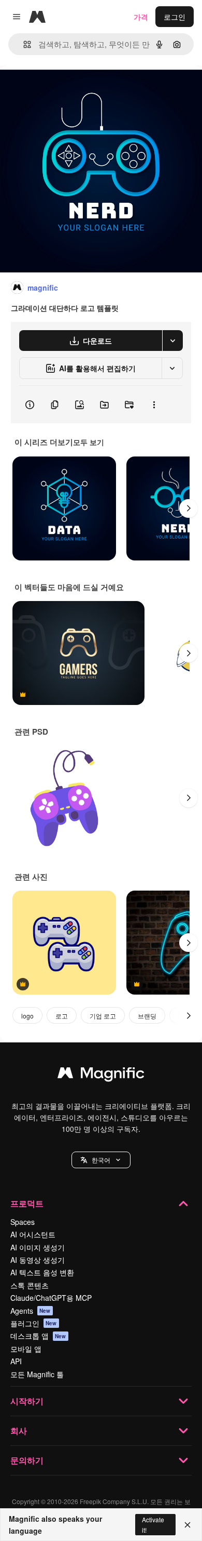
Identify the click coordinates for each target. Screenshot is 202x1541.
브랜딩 (147, 1015)
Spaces (22, 1222)
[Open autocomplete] (23, 44)
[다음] (188, 508)
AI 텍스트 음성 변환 (42, 1272)
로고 (61, 1015)
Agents (30, 1310)
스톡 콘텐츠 (29, 1285)
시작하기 (27, 1401)
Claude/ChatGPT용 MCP (51, 1297)
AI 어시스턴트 (32, 1234)
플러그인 (33, 1323)
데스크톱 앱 (38, 1335)
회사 (18, 1430)
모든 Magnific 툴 (37, 1374)
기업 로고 (103, 1015)
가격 (141, 16)
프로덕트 (27, 1203)
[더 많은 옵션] (153, 404)
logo (27, 1015)
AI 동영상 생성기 (37, 1260)
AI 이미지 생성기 (37, 1247)
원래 (59, 89)
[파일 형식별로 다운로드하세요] (172, 340)
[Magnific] (101, 1075)
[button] (101, 1160)
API (16, 1361)
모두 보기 (88, 442)
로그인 (174, 16)
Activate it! (153, 1524)
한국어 (101, 1159)
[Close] (187, 1525)
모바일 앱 (25, 1348)
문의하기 (27, 1460)
